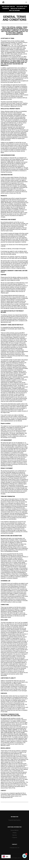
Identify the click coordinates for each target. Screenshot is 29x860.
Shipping (14, 832)
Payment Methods (14, 830)
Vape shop (14, 835)
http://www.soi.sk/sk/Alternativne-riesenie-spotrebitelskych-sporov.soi (13, 431)
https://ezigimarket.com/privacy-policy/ (11, 475)
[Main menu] (26, 2)
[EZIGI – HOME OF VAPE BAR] (3, 2)
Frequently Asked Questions (15, 820)
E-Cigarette (14, 837)
